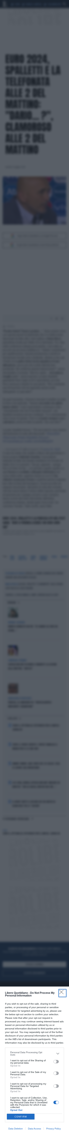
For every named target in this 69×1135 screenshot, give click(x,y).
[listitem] (34, 1053)
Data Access (34, 1128)
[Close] (62, 993)
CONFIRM (21, 1116)
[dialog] (34, 1061)
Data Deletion (15, 1128)
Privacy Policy (53, 1128)
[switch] (56, 1061)
